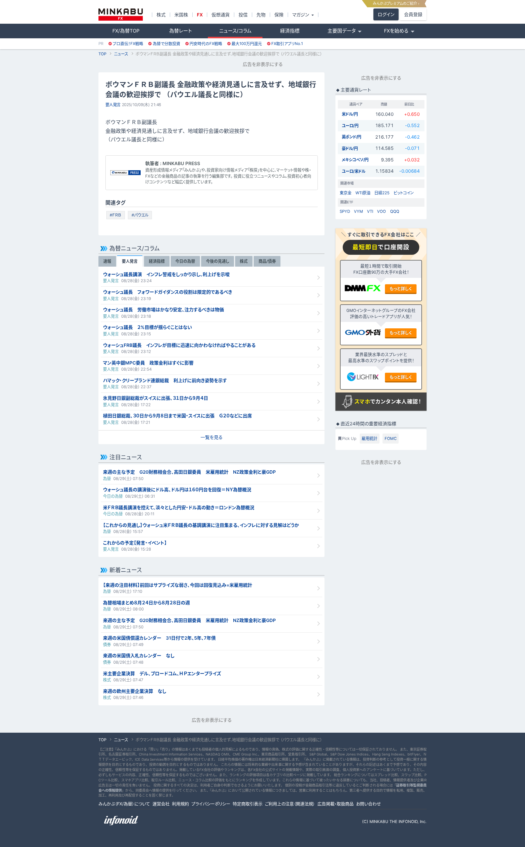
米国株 (181, 15)
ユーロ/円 (350, 125)
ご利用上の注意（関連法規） (290, 803)
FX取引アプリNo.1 (287, 43)
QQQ (394, 211)
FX (200, 15)
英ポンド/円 (351, 136)
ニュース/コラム (235, 31)
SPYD (345, 211)
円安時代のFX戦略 (206, 43)
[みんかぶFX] (120, 15)
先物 (261, 15)
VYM (358, 211)
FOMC (391, 438)
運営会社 (161, 803)
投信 (243, 15)
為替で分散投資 (166, 43)
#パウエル (140, 215)
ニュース (121, 53)
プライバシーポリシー (210, 803)
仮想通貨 (220, 15)
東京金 (346, 192)
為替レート (180, 31)
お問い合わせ (368, 803)
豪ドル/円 (350, 148)
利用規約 (180, 803)
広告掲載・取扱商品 (335, 803)
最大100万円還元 (247, 43)
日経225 (381, 192)
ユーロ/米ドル (353, 171)
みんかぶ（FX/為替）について (124, 803)
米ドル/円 (350, 114)
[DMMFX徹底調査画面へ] (363, 289)
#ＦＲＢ (115, 215)
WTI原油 (362, 192)
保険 (278, 15)
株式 (161, 15)
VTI (370, 211)
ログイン (386, 14)
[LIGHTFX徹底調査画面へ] (363, 377)
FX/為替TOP (125, 31)
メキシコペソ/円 (355, 159)
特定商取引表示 (247, 803)
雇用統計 (369, 438)
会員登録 (413, 14)
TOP (102, 53)
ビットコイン (403, 192)
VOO (381, 211)
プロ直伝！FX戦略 (128, 43)
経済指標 (290, 31)
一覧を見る (211, 437)
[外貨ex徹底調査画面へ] (363, 333)
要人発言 (113, 104)
